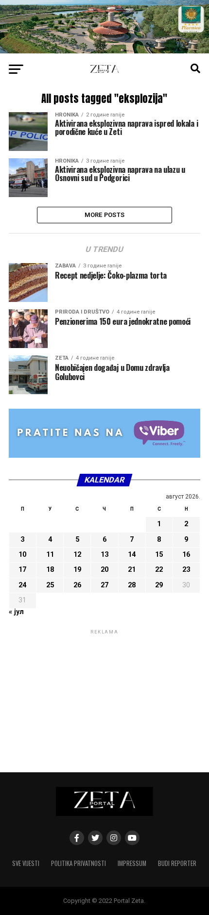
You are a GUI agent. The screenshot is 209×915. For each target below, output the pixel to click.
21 (132, 570)
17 (22, 570)
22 (159, 570)
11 (50, 554)
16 (186, 554)
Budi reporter (177, 863)
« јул (16, 612)
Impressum (132, 863)
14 (132, 554)
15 (159, 554)
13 (104, 554)
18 (50, 570)
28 (132, 585)
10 (22, 554)
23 (186, 570)
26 (77, 585)
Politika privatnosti (78, 863)
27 (104, 585)
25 (50, 585)
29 (159, 585)
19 (77, 570)
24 (22, 585)
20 (104, 570)
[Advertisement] (104, 697)
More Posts (105, 214)
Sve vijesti (25, 863)
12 (77, 554)
